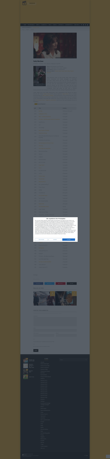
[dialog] (55, 229)
